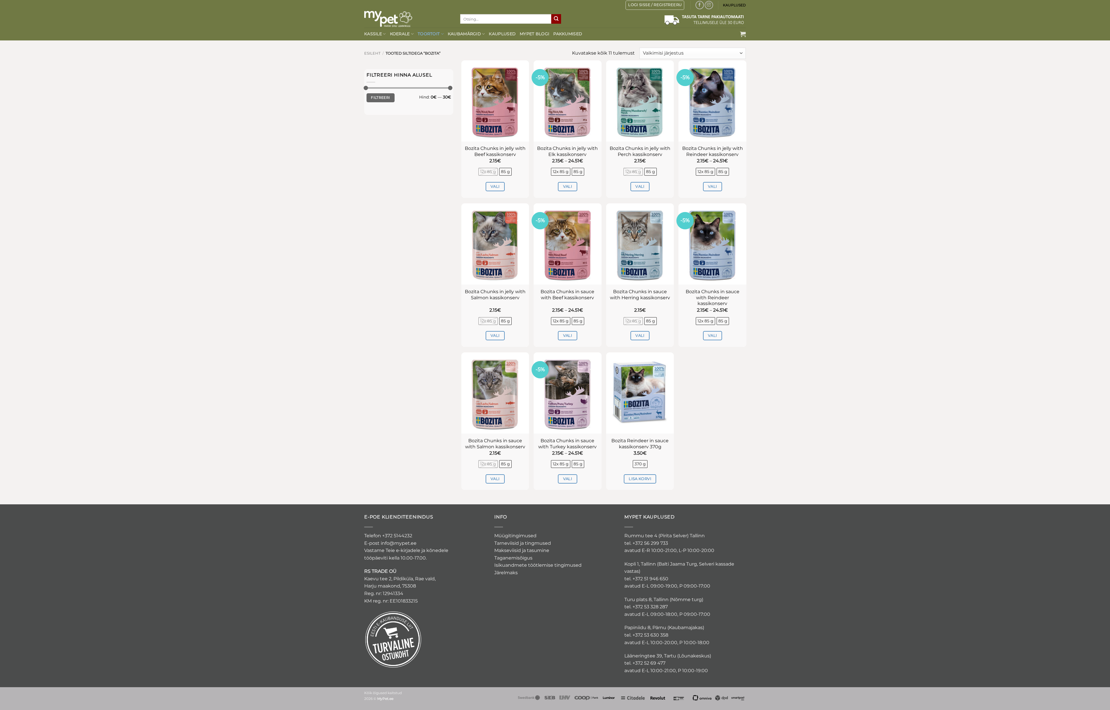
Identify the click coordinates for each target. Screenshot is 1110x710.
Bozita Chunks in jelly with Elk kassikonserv (567, 151)
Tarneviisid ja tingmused (522, 543)
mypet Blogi (534, 33)
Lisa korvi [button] (640, 479)
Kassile (373, 33)
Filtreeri (380, 97)
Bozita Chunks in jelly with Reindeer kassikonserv (712, 151)
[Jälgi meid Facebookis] (699, 5)
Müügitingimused (515, 535)
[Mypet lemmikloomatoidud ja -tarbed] (408, 19)
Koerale (400, 33)
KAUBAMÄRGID (464, 33)
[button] (743, 34)
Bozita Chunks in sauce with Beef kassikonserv (567, 294)
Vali (495, 186)
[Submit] (556, 19)
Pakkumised (567, 33)
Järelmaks (506, 572)
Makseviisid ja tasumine (521, 550)
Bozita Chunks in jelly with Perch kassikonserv (640, 151)
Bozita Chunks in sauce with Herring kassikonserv (640, 294)
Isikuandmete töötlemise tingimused (538, 565)
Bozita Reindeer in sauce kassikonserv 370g (640, 443)
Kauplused (502, 33)
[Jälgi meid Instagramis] (709, 5)
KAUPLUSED (734, 5)
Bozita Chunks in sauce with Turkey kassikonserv (567, 443)
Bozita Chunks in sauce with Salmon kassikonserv (495, 443)
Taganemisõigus (513, 558)
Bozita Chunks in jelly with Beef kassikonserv (495, 151)
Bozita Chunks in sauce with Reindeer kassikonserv (712, 297)
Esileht (372, 53)
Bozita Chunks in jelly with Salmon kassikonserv (495, 294)
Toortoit (429, 33)
